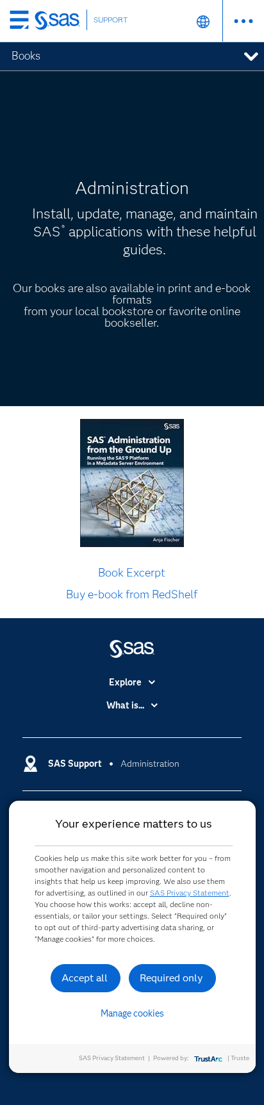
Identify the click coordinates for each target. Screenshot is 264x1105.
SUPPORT (111, 19)
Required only (171, 978)
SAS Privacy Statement (189, 892)
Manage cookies (132, 1013)
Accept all (85, 978)
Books (26, 55)
